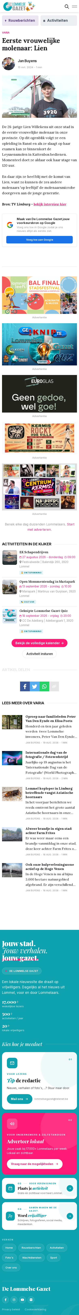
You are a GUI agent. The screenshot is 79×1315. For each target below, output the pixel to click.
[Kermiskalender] (39, 487)
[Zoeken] (67, 6)
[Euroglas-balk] (39, 394)
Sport (53, 1257)
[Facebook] (5, 1299)
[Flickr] (31, 1299)
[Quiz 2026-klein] (39, 344)
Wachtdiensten (31, 1257)
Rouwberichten (31, 1247)
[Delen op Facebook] (25, 686)
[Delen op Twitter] (35, 686)
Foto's (9, 1257)
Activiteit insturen (39, 654)
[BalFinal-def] (39, 295)
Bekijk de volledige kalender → (39, 643)
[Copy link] (54, 686)
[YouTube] (22, 1299)
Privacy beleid (11, 1309)
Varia (6, 32)
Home (9, 1247)
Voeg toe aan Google (39, 239)
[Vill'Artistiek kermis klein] (39, 438)
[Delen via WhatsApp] (44, 686)
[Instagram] (14, 1299)
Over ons (11, 1267)
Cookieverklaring (35, 1309)
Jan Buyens (27, 61)
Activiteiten (57, 1247)
